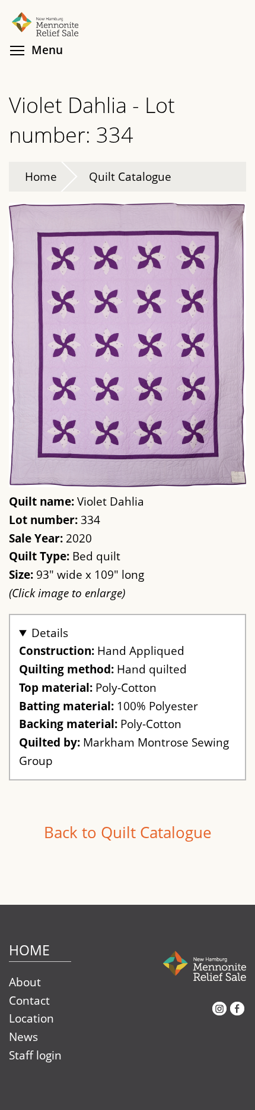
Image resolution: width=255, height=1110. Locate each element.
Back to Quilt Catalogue (128, 832)
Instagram (219, 1013)
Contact (29, 1000)
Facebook (237, 1013)
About (25, 982)
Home (41, 176)
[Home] (127, 10)
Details (49, 633)
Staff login (35, 1055)
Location (31, 1018)
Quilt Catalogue (130, 176)
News (23, 1037)
